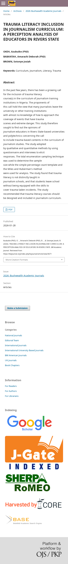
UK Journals (11, 360)
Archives (17, 10)
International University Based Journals (24, 350)
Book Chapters (12, 365)
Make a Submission (17, 308)
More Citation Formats (17, 259)
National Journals (13, 335)
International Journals (15, 345)
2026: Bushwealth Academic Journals (43, 10)
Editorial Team (12, 340)
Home (6, 10)
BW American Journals (16, 355)
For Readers (11, 386)
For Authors (11, 391)
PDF (10, 209)
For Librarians (11, 395)
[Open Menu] (3, 3)
